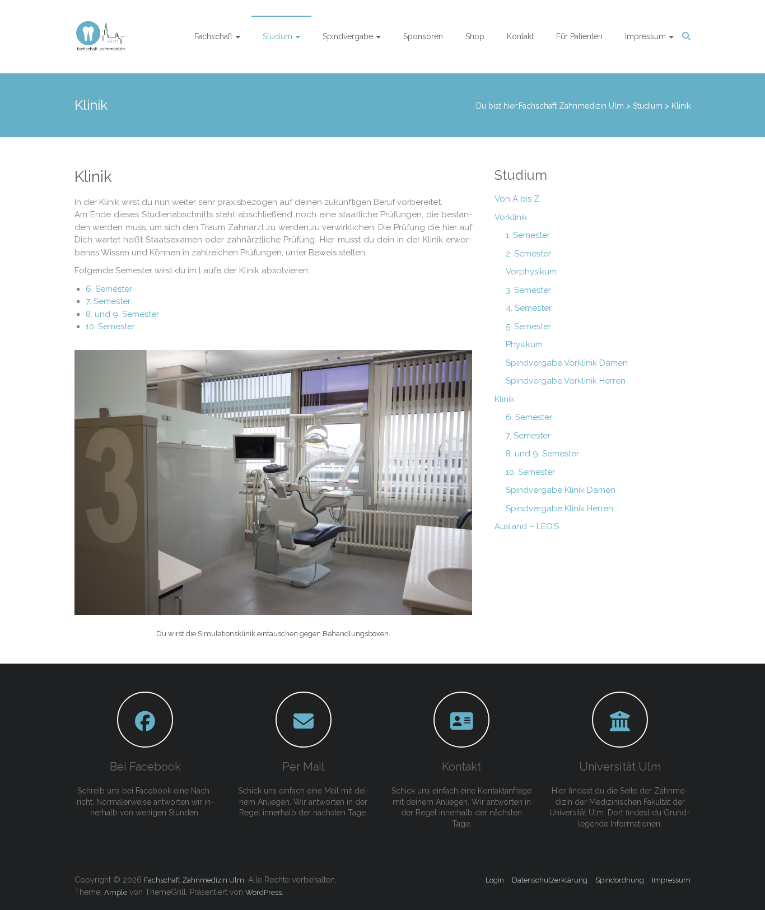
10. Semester (110, 326)
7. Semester (108, 301)
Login (495, 880)
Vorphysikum (531, 272)
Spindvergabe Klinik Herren (559, 508)
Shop (474, 36)
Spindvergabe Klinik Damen (560, 490)
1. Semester (528, 235)
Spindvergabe (348, 36)
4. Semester (529, 308)
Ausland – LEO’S (527, 526)
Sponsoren (423, 36)
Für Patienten (579, 36)
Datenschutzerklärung (549, 880)
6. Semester (109, 289)
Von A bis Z (517, 199)
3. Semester (528, 290)
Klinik (505, 399)
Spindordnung (619, 880)
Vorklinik (511, 217)
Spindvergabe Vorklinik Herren (566, 381)
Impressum (645, 36)
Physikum (524, 344)
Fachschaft (213, 36)
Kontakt (520, 36)
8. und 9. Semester (122, 314)
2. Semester (528, 254)
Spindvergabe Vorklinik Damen (567, 363)
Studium (277, 36)
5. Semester (528, 326)
